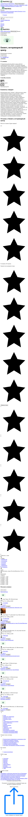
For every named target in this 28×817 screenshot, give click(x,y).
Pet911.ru (3, 31)
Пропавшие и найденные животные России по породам (14, 774)
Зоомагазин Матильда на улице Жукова (10, 669)
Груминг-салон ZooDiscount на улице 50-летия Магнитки (14, 623)
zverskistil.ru (5, 620)
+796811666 (5, 635)
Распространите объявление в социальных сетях (14, 739)
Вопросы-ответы (4, 5)
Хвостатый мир (4, 591)
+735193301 (3, 562)
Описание (3, 58)
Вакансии (12, 6)
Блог (18, 5)
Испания (5, 765)
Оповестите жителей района (10, 742)
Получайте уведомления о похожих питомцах (14, 745)
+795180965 (5, 603)
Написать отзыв (4, 405)
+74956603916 (4, 565)
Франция (5, 760)
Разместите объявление (8, 716)
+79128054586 (5, 618)
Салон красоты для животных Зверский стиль (11, 607)
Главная (2, 3)
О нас (20, 6)
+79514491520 (5, 680)
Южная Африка (7, 764)
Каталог (6, 3)
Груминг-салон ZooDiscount (7, 640)
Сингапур (5, 763)
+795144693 (5, 708)
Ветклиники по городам (9, 730)
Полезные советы (13, 11)
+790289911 (3, 564)
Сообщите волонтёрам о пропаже (11, 741)
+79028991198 (5, 57)
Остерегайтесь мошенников (7, 12)
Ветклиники (11, 3)
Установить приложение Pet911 (10, 731)
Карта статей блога (7, 722)
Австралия (5, 758)
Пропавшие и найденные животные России (11, 773)
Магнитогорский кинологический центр (10, 656)
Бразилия (5, 759)
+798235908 (5, 696)
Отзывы (17, 6)
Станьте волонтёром (5, 6)
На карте (8, 606)
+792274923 (5, 651)
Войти (2, 21)
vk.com (4, 604)
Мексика (5, 762)
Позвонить (4, 567)
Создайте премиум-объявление (10, 744)
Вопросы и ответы (5, 11)
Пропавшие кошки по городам (13, 779)
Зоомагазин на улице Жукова (7, 685)
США (4, 768)
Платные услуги (12, 5)
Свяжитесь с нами (23, 5)
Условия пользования (16, 775)
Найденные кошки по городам (11, 778)
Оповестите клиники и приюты (10, 740)
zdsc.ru (4, 637)
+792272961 (5, 667)
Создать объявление (5, 20)
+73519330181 (4, 561)
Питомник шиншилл (5, 699)
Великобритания (7, 767)
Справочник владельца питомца (10, 721)
